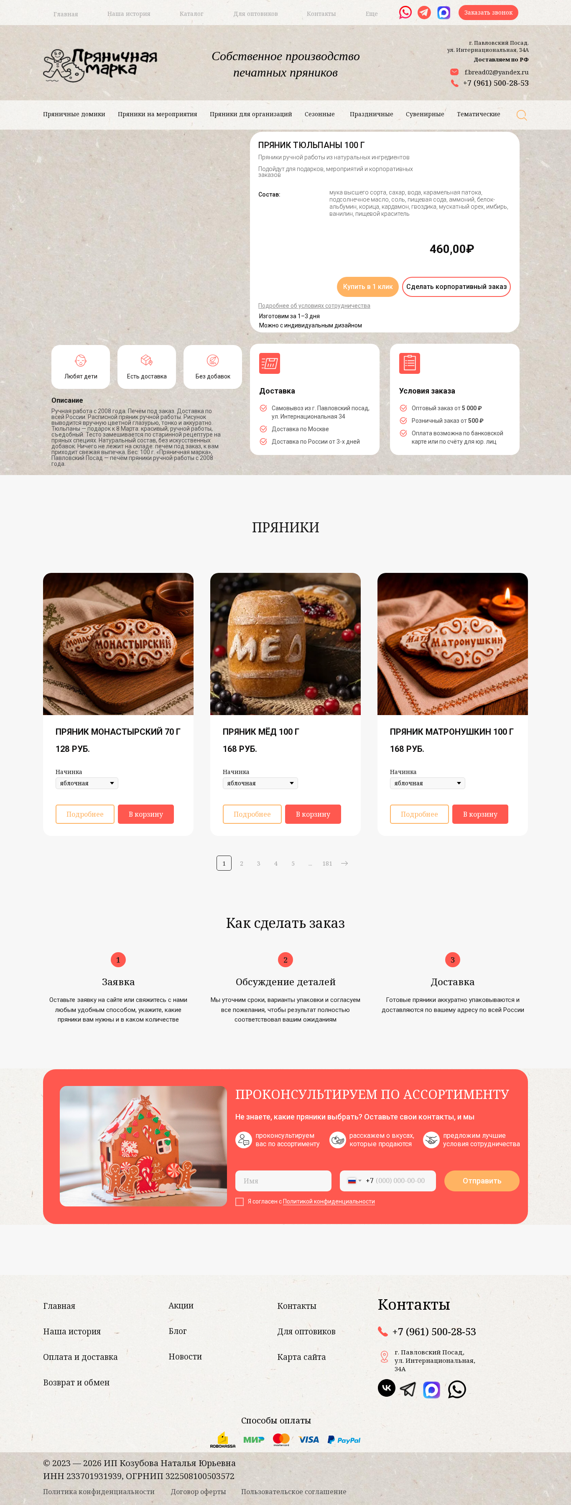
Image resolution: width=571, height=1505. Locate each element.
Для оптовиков (306, 1331)
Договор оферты (198, 1491)
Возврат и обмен (76, 1382)
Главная (59, 1306)
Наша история (72, 1331)
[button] (488, 12)
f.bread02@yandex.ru (497, 72)
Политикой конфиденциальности (329, 1201)
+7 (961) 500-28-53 (496, 83)
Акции (181, 1305)
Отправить (482, 1180)
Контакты (296, 1306)
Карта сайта (301, 1357)
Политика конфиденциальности (99, 1491)
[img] (407, 1389)
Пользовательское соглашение (294, 1491)
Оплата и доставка (80, 1357)
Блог (177, 1331)
